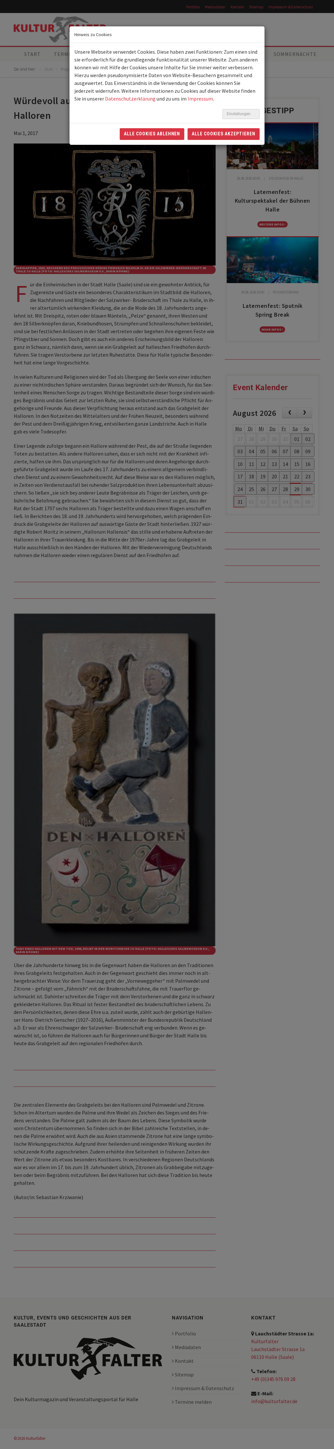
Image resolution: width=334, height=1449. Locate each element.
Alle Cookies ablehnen (152, 133)
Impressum (200, 98)
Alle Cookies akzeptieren (223, 133)
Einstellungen (239, 114)
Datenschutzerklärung (130, 98)
